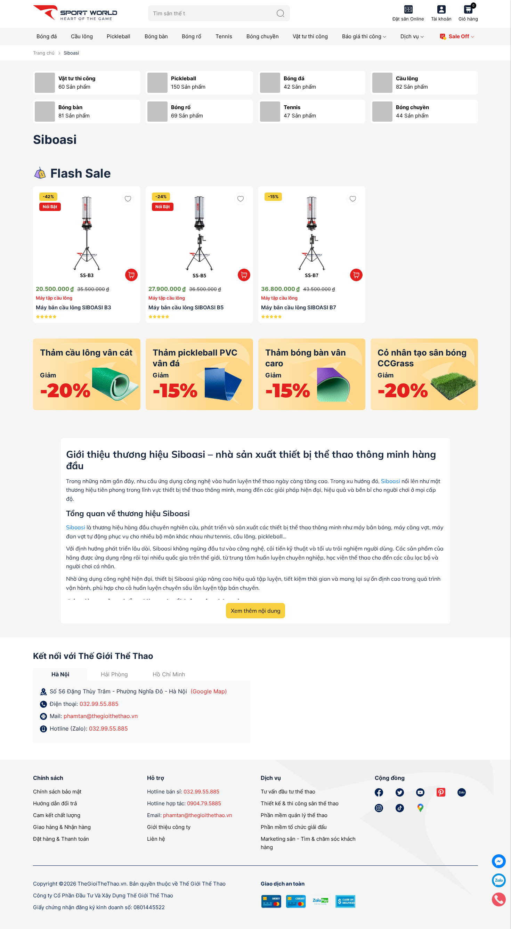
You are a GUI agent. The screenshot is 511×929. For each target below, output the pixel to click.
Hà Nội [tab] (60, 674)
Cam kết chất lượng (56, 815)
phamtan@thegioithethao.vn (101, 715)
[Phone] (499, 899)
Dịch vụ (409, 36)
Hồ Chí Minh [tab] (169, 674)
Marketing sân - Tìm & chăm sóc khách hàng (308, 843)
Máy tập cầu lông (54, 298)
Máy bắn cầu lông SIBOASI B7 (298, 307)
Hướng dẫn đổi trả (55, 803)
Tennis (224, 36)
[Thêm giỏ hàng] (131, 275)
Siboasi (390, 481)
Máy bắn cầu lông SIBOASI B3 (73, 307)
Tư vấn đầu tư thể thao (288, 791)
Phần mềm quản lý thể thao (294, 815)
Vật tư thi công (310, 36)
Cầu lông (82, 36)
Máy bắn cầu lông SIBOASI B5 (186, 307)
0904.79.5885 (204, 803)
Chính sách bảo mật (57, 791)
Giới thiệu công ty (168, 827)
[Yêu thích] (128, 199)
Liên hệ (156, 839)
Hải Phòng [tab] (114, 674)
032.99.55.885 (99, 703)
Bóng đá (46, 36)
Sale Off (459, 36)
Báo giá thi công (361, 36)
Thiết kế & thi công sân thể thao (300, 803)
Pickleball (118, 36)
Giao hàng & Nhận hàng (62, 827)
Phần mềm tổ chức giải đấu (294, 827)
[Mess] (499, 860)
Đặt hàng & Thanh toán (61, 839)
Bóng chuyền (262, 36)
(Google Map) (208, 691)
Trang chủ (44, 53)
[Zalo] (499, 880)
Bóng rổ (191, 36)
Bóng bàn (156, 36)
